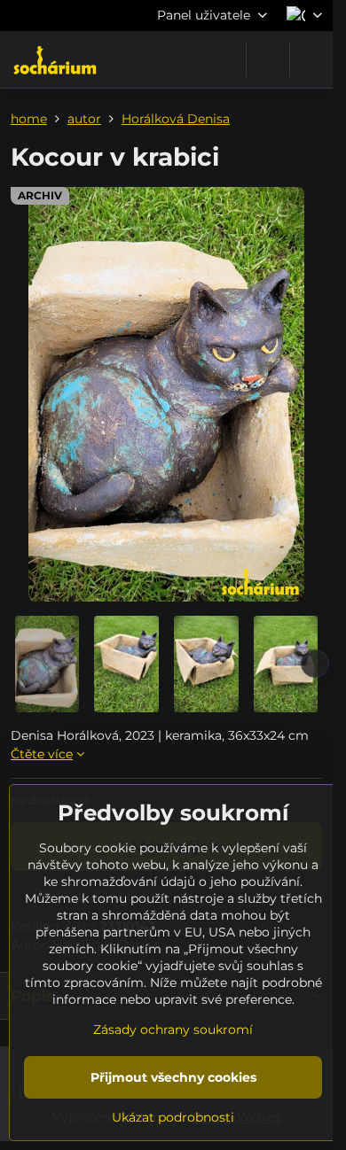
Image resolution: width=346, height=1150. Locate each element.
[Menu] (311, 59)
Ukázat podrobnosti (173, 1117)
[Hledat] (268, 59)
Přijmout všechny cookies (173, 1077)
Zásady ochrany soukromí (173, 1029)
